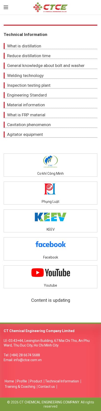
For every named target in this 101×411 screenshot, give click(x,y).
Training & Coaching (20, 387)
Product (36, 381)
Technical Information (62, 381)
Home (9, 381)
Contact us (46, 387)
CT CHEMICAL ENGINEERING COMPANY (49, 402)
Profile (22, 381)
